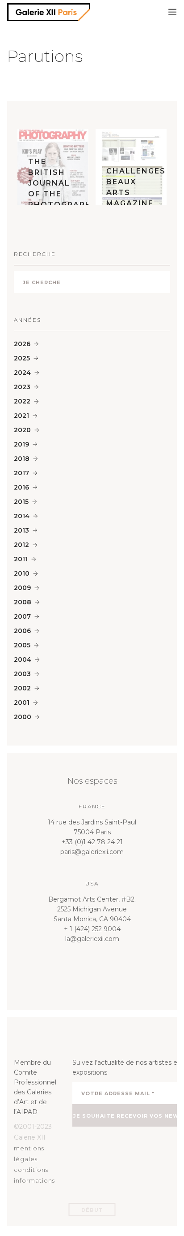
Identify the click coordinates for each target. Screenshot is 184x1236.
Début (92, 1210)
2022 (22, 401)
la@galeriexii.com (92, 939)
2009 (22, 588)
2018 (21, 459)
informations (34, 1180)
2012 (21, 545)
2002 (22, 688)
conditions (31, 1169)
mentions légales (29, 1153)
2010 (21, 573)
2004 (22, 659)
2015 (21, 502)
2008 (22, 602)
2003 (22, 674)
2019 (21, 444)
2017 (21, 473)
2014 (21, 516)
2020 (22, 430)
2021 (21, 416)
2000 (22, 717)
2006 (22, 631)
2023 (22, 387)
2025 (22, 358)
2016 (21, 487)
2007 (22, 616)
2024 (22, 373)
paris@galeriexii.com (92, 852)
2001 (21, 702)
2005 (22, 645)
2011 (21, 559)
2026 (22, 344)
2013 (21, 530)
